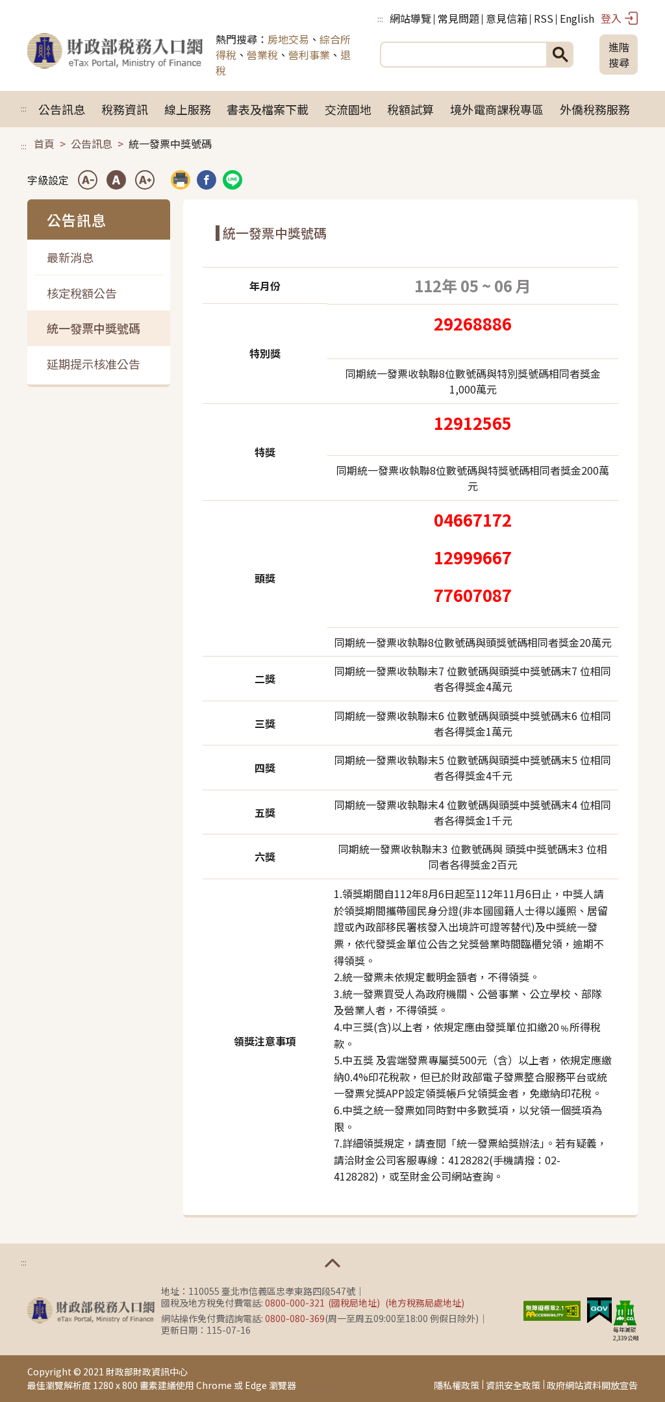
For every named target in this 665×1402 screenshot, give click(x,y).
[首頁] (115, 54)
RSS (543, 18)
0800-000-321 (295, 1302)
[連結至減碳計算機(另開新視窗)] (625, 1312)
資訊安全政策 (513, 1385)
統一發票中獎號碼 (93, 327)
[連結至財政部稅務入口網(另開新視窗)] (91, 1310)
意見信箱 (506, 18)
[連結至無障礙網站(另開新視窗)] (552, 1308)
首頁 (44, 143)
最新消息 (70, 257)
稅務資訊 (124, 109)
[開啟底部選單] (332, 1263)
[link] (206, 180)
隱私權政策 (456, 1385)
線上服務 (187, 109)
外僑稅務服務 (595, 109)
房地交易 (288, 39)
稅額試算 (410, 109)
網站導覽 (410, 18)
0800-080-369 (295, 1318)
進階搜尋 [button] (619, 54)
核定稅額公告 (82, 292)
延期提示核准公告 (93, 363)
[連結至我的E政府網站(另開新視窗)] (599, 1308)
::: (380, 18)
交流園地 (348, 109)
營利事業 (309, 54)
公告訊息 (61, 109)
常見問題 (458, 18)
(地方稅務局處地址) (424, 1302)
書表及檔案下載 (267, 109)
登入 (611, 18)
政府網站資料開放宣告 (592, 1385)
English (577, 18)
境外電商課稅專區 (497, 109)
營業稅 (262, 54)
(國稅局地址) (354, 1302)
